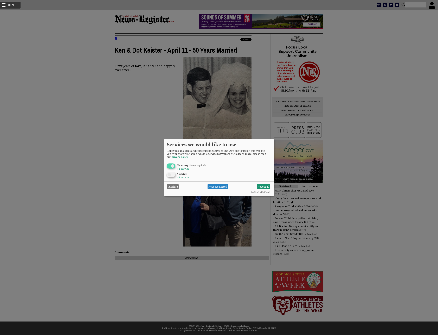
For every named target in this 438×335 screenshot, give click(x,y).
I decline (173, 186)
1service (183, 168)
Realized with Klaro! (260, 192)
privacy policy (179, 157)
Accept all (263, 186)
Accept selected (218, 186)
